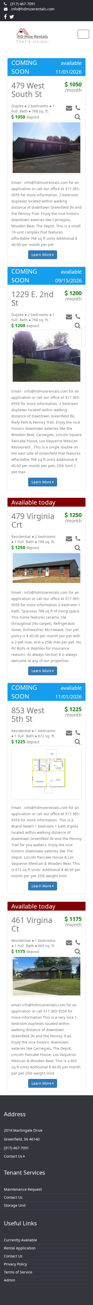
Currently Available (20, 1240)
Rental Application (20, 1248)
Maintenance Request (23, 1189)
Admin (9, 1280)
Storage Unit (15, 1205)
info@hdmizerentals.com (33, 8)
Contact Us (14, 1156)
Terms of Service (18, 1272)
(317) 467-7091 (22, 3)
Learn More (42, 254)
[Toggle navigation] (83, 34)
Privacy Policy (15, 1264)
